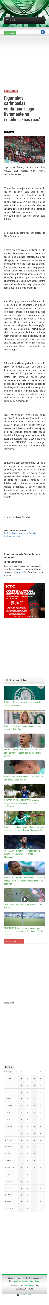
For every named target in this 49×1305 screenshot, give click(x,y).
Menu (12, 20)
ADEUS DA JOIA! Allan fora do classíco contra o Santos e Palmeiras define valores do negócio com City (24, 880)
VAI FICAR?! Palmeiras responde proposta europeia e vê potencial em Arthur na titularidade (22, 854)
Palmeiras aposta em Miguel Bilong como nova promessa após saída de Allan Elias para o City (24, 829)
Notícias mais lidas (12, 536)
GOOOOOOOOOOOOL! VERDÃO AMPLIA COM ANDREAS (23, 906)
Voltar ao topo (25, 1294)
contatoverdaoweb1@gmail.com (26, 1281)
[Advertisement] (26, 3)
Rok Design (29, 1285)
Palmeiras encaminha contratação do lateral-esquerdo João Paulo (23, 728)
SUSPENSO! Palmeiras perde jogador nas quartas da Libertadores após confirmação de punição (23, 931)
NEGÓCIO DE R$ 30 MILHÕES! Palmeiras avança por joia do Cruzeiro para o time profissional (21, 803)
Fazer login (10, 33)
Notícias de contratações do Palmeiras (20, 533)
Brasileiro (9, 1067)
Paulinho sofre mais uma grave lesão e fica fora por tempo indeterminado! (24, 778)
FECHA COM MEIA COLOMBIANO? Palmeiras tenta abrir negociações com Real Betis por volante (23, 752)
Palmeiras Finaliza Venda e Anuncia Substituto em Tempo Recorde (23, 704)
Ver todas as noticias (14, 941)
